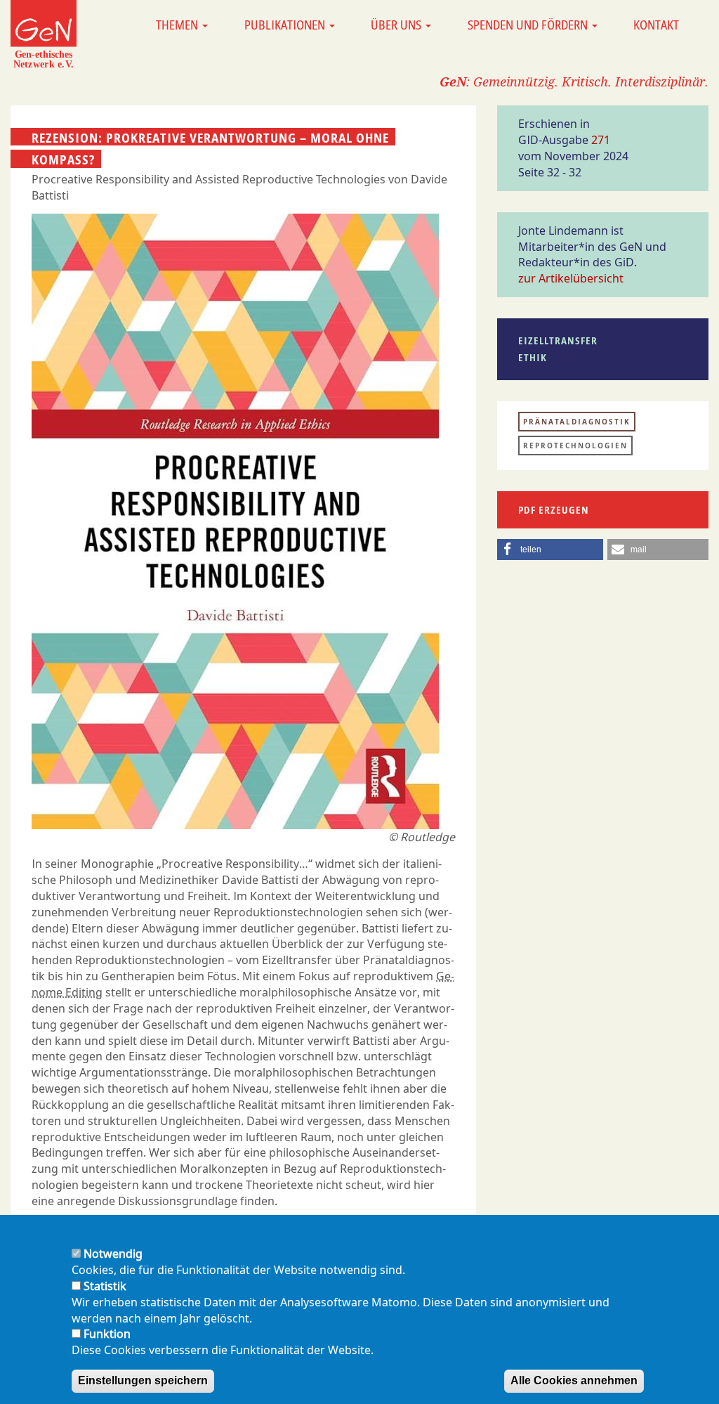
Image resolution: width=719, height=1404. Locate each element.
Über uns (397, 24)
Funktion (107, 1333)
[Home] (44, 33)
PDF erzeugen (553, 509)
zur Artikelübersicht (571, 278)
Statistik (105, 1286)
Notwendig (113, 1253)
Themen (178, 24)
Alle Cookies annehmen (574, 1380)
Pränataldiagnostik (577, 422)
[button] (550, 549)
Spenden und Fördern (529, 24)
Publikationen (286, 24)
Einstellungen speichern (143, 1380)
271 (600, 140)
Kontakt (656, 24)
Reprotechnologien (575, 445)
